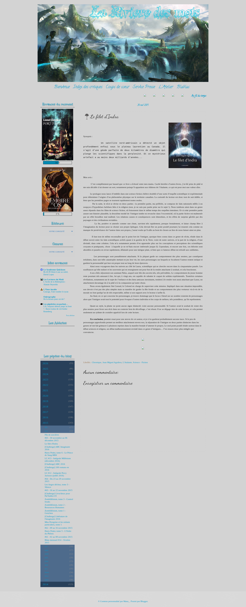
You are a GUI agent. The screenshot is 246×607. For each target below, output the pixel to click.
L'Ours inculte (50, 289)
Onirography (49, 297)
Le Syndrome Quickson (54, 270)
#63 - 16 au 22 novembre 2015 (58, 490)
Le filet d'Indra (51, 444)
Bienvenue (62, 87)
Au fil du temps (198, 96)
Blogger (144, 601)
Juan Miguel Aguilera (112, 362)
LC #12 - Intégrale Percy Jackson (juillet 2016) (56, 474)
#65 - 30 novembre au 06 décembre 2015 (56, 439)
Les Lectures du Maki (53, 279)
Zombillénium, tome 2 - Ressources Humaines (55, 506)
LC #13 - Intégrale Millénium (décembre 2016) (58, 459)
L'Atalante (127, 362)
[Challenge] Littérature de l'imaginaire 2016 (56, 517)
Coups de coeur (117, 87)
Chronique (96, 362)
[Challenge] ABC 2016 (55, 464)
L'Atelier (165, 87)
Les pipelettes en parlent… (55, 304)
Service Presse (144, 87)
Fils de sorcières (52, 435)
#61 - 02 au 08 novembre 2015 (58, 537)
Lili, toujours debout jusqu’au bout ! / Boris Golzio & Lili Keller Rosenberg (57, 309)
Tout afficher (70, 315)
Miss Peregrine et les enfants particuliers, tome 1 (57, 523)
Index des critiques (87, 87)
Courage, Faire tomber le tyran (55, 292)
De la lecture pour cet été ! (54, 299)
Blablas (183, 87)
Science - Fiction (140, 362)
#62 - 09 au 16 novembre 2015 (58, 528)
